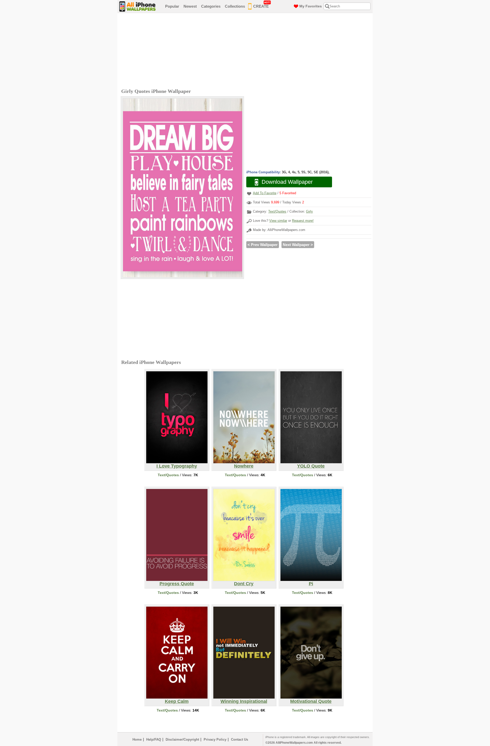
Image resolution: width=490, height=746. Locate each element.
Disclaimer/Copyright (182, 739)
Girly (309, 211)
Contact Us (239, 739)
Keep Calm (177, 701)
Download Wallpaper (287, 182)
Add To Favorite (264, 193)
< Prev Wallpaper (263, 244)
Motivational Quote (311, 701)
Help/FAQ (153, 739)
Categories (210, 6)
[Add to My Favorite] (249, 193)
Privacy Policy (215, 739)
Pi (311, 583)
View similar (278, 221)
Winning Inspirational (243, 701)
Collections (235, 6)
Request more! (303, 221)
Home (137, 739)
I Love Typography (176, 466)
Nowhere (243, 466)
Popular (172, 6)
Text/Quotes (277, 211)
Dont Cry (243, 583)
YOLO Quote (311, 466)
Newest (190, 6)
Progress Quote (177, 583)
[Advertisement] (246, 51)
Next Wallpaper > (298, 244)
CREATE (261, 4)
